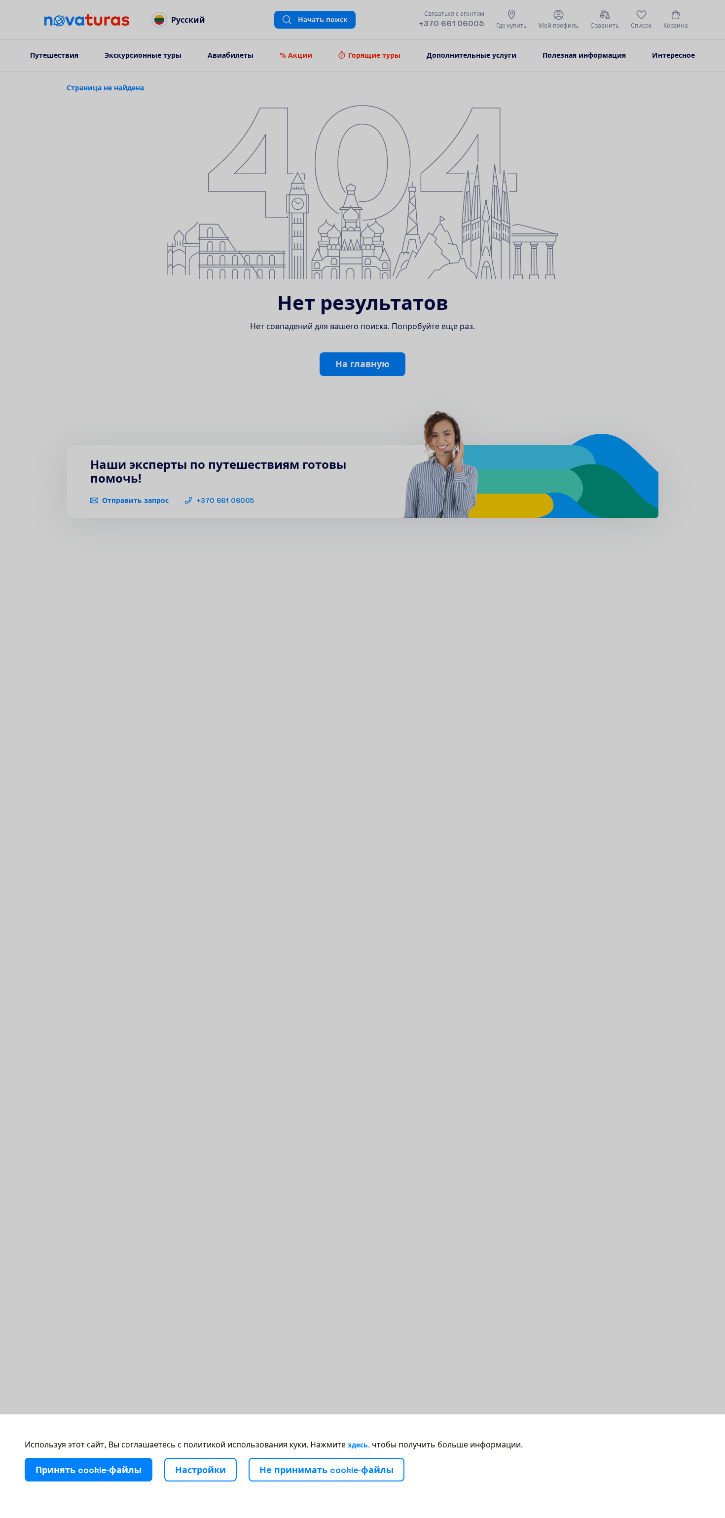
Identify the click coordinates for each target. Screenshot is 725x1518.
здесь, (359, 1445)
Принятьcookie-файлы (89, 1470)
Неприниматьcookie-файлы (326, 1470)
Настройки (200, 1470)
